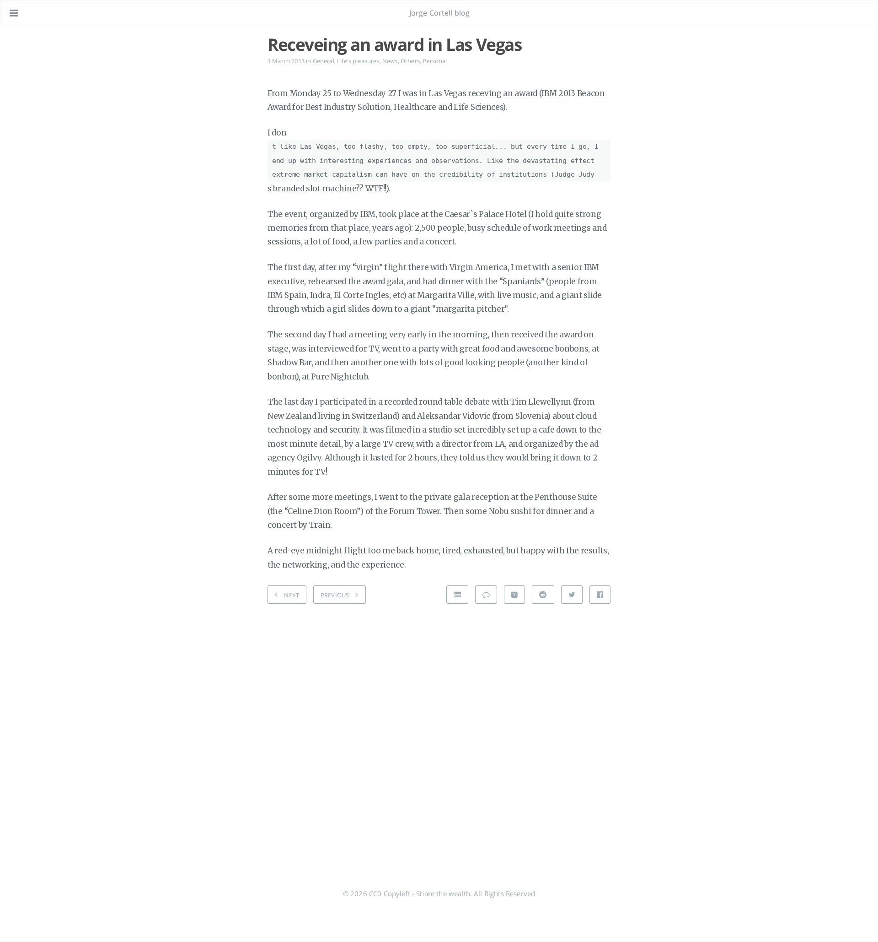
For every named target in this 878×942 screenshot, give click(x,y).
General (323, 61)
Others (410, 61)
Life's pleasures (358, 61)
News (390, 61)
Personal (435, 61)
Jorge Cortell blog (439, 13)
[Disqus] (439, 726)
